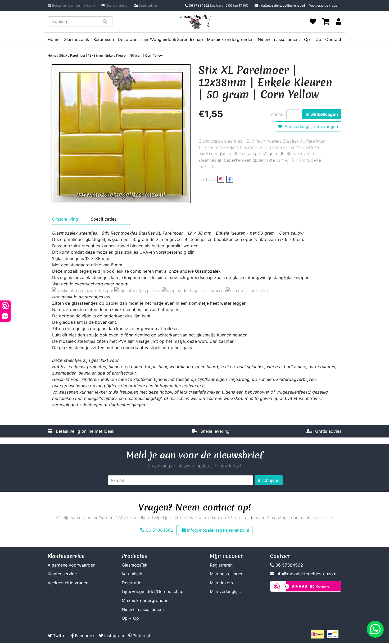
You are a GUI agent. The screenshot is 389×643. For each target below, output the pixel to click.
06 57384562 (218, 5)
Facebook (85, 635)
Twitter (60, 635)
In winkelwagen (322, 114)
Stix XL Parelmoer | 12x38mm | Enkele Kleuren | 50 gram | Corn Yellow (111, 55)
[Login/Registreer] (338, 21)
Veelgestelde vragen (324, 5)
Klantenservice (62, 573)
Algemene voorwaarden (71, 565)
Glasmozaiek (208, 271)
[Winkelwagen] (325, 21)
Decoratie (127, 39)
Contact (333, 39)
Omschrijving (65, 219)
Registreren (221, 565)
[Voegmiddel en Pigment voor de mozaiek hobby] (194, 290)
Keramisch (103, 39)
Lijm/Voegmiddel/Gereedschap (172, 39)
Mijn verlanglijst (225, 591)
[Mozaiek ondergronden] (248, 290)
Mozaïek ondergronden (230, 39)
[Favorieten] (313, 21)
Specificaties (103, 219)
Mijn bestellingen (226, 573)
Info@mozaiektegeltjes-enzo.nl (282, 5)
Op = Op (312, 39)
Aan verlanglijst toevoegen (311, 126)
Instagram (114, 635)
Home (54, 39)
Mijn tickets (221, 582)
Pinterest (141, 635)
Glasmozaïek (76, 39)
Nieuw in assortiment (279, 39)
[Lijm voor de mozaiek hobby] (138, 290)
